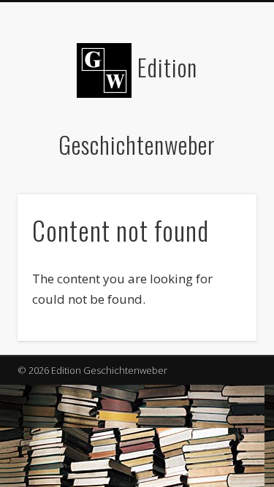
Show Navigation (221, 130)
